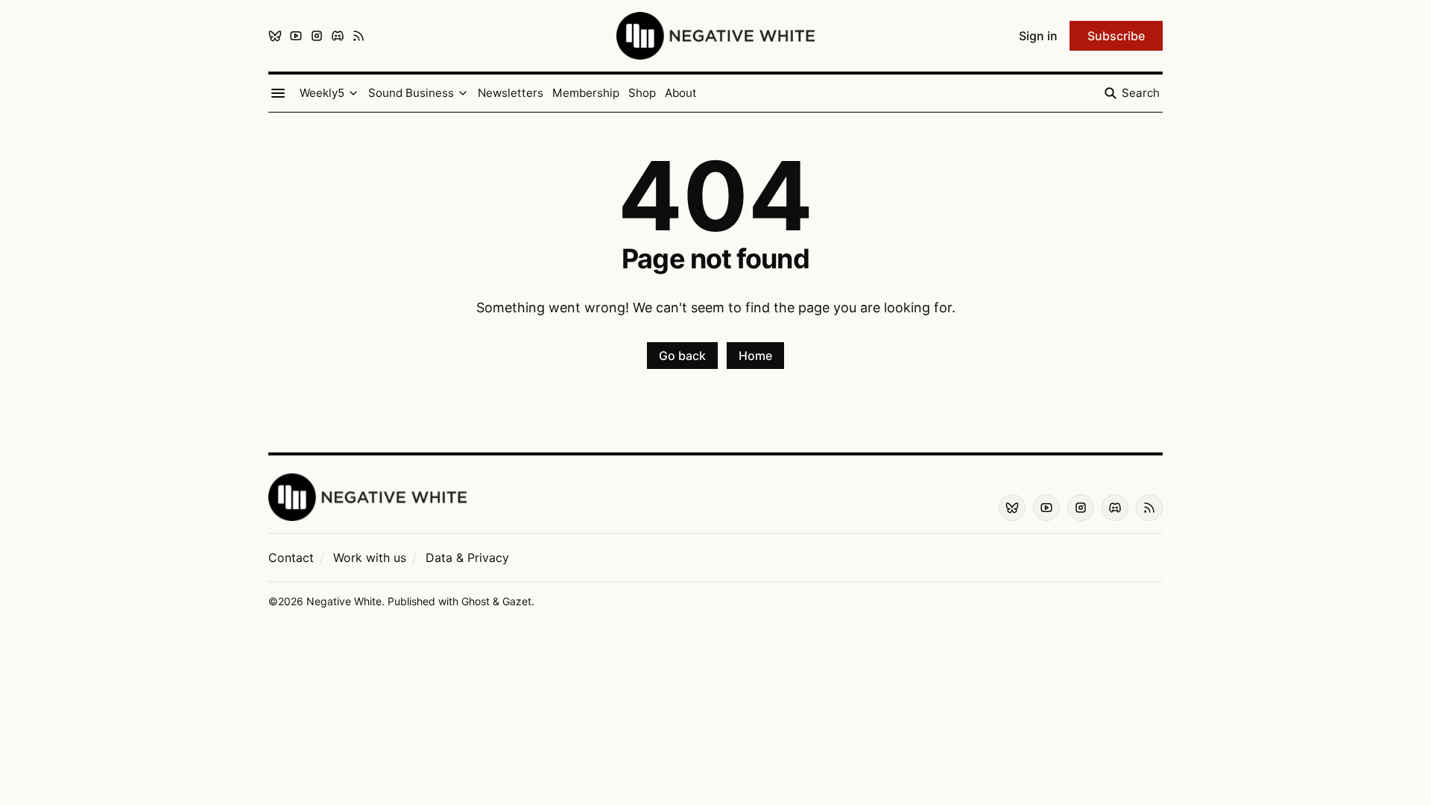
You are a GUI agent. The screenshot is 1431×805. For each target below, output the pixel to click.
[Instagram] (316, 35)
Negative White (344, 601)
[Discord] (337, 35)
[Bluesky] (275, 35)
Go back (682, 355)
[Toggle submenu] (353, 93)
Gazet (516, 601)
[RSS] (358, 35)
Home (755, 355)
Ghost (475, 601)
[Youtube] (296, 35)
